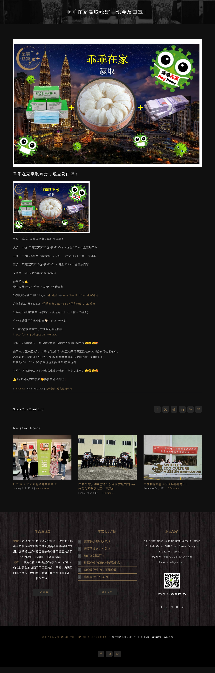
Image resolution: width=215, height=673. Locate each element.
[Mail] (167, 607)
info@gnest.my (176, 562)
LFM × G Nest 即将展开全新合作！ (37, 457)
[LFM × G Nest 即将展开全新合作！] (42, 457)
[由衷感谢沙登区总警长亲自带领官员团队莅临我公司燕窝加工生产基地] (107, 457)
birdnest (20, 388)
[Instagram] (182, 607)
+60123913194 (176, 551)
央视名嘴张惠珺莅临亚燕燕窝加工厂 (167, 457)
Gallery (47, 457)
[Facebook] (161, 607)
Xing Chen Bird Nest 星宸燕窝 (81, 295)
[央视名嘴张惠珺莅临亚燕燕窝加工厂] (173, 457)
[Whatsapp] (172, 607)
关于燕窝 (51, 388)
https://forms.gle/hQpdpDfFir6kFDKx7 (35, 334)
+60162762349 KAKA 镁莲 (176, 556)
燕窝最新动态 (64, 388)
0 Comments (42, 488)
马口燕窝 (52, 295)
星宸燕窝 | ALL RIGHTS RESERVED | (132, 636)
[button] (107, 541)
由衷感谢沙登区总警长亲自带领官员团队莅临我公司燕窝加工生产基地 (102, 457)
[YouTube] (177, 607)
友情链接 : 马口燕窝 (162, 636)
